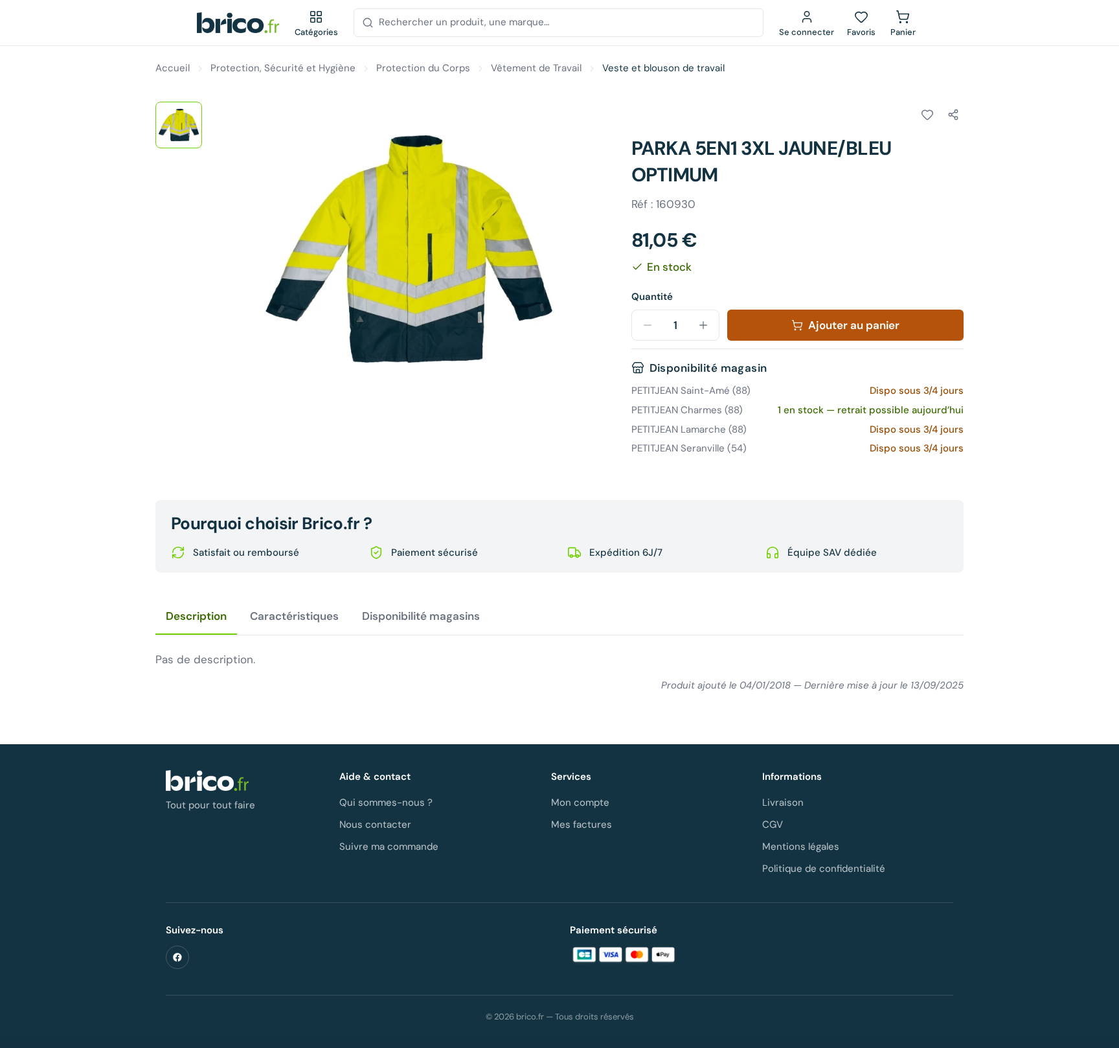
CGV (772, 824)
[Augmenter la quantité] (703, 325)
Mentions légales (800, 846)
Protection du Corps (423, 68)
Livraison (783, 802)
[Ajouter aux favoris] (927, 115)
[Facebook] (177, 957)
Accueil (172, 68)
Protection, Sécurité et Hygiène (283, 68)
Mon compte (580, 802)
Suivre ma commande (388, 846)
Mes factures (581, 824)
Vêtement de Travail (536, 68)
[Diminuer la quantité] (647, 325)
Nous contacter (375, 824)
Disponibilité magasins (421, 616)
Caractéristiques (294, 616)
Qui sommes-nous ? (386, 802)
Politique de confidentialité (823, 868)
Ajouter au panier (853, 325)
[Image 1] (178, 125)
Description (196, 616)
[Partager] (953, 114)
